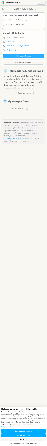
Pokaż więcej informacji (23, 63)
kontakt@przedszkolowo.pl (14, 138)
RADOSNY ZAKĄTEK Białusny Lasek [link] (25, 9)
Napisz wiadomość (23, 56)
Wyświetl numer (13, 50)
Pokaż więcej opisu (23, 93)
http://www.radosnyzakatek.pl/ (18, 46)
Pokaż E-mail (11, 42)
